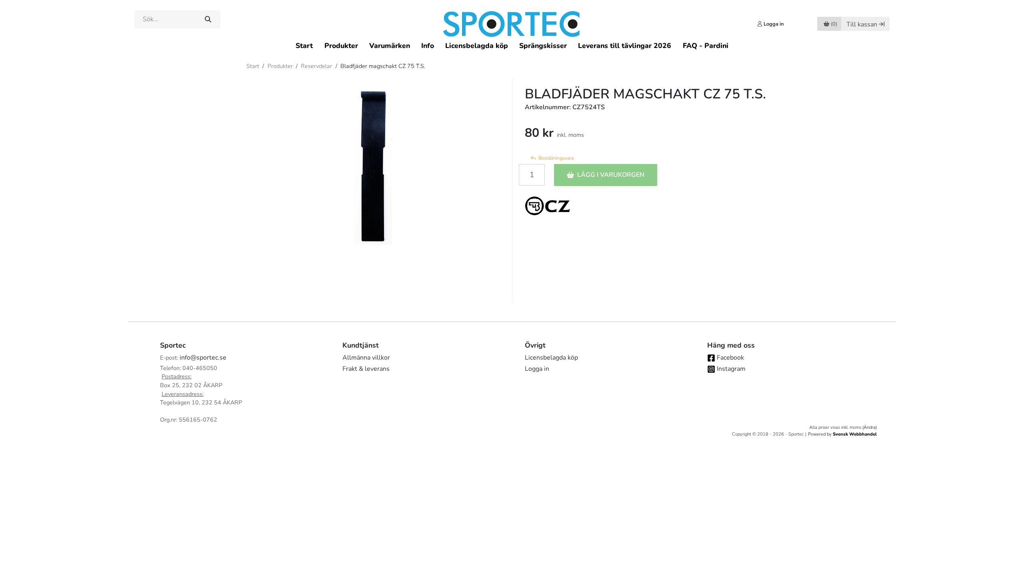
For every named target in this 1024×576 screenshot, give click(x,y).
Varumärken (389, 45)
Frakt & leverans (366, 368)
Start (304, 45)
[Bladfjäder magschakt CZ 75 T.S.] (372, 165)
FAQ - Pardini (705, 45)
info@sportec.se (203, 357)
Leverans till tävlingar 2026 (624, 45)
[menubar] (512, 45)
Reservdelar (316, 66)
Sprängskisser (543, 45)
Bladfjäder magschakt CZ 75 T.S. (382, 66)
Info (427, 45)
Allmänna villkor (366, 357)
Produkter (341, 45)
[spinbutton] (532, 175)
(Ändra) (869, 427)
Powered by (842, 434)
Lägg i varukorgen (610, 174)
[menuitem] (304, 45)
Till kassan (861, 24)
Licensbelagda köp (476, 45)
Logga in (537, 368)
